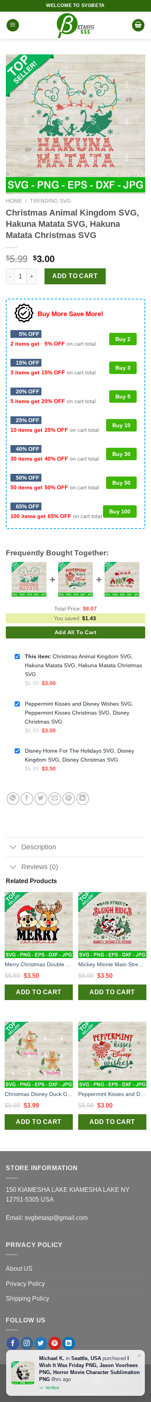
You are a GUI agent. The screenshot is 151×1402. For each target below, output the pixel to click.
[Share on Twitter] (40, 798)
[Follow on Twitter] (40, 1343)
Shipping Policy (27, 1298)
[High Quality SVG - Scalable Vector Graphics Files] (75, 25)
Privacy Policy (25, 1283)
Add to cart (75, 276)
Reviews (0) (39, 867)
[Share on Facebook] (27, 798)
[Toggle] (13, 848)
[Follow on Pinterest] (54, 1343)
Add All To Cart (75, 632)
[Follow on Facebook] (13, 1343)
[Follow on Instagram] (27, 1343)
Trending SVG (50, 201)
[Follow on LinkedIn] (68, 1343)
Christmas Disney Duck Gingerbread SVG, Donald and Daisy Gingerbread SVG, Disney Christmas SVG (39, 1094)
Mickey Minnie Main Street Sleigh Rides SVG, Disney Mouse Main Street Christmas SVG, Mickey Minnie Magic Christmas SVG (112, 964)
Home (14, 201)
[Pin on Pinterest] (68, 798)
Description (38, 847)
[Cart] (138, 25)
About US (19, 1268)
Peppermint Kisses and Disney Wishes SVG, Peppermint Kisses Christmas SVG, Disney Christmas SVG (112, 1094)
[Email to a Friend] (54, 798)
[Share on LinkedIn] (82, 798)
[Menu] (13, 25)
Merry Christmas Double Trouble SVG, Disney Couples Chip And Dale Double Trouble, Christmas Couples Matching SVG (39, 964)
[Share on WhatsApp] (13, 798)
